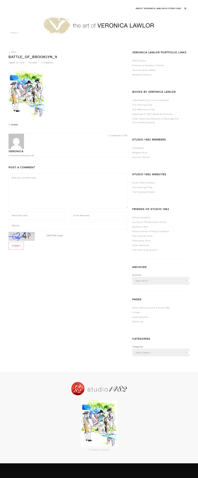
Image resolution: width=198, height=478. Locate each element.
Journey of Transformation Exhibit (149, 222)
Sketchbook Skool (141, 240)
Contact (136, 312)
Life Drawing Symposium (144, 250)
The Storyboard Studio (143, 192)
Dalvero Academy (141, 217)
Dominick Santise (141, 157)
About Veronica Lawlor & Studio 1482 (151, 307)
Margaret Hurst (139, 152)
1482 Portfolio (139, 60)
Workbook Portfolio (141, 74)
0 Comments (47, 62)
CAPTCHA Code (54, 235)
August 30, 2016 (16, 62)
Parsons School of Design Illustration (150, 231)
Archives (136, 275)
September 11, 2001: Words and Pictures (152, 114)
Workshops (137, 321)
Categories (137, 346)
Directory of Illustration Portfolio (148, 65)
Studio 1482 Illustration (143, 182)
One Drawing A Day (142, 105)
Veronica (32, 62)
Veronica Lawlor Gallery (144, 70)
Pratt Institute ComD (142, 236)
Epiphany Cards (140, 226)
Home (14, 33)
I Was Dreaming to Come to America (150, 100)
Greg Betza (138, 148)
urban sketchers (140, 317)
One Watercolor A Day (143, 109)
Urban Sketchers (140, 245)
